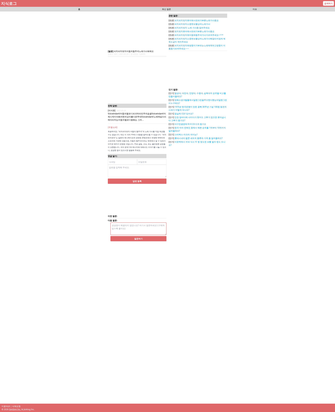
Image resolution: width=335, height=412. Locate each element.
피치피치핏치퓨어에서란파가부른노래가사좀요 (197, 20)
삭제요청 (16, 406)
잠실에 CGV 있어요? (184, 113)
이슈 (255, 9)
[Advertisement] (137, 31)
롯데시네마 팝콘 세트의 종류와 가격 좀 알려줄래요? (199, 138)
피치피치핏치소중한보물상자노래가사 (192, 24)
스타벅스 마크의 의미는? (186, 134)
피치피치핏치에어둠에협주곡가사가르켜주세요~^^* (199, 35)
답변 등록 (137, 181)
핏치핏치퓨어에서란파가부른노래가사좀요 (194, 31)
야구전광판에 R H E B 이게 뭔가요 (190, 124)
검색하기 (328, 3)
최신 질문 (166, 9)
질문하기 (138, 238)
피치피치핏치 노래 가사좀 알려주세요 (192, 27)
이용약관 (6, 406)
